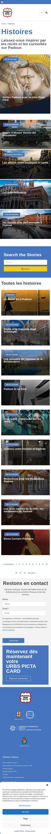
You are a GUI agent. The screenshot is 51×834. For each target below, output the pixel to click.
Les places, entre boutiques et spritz (25, 162)
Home (3, 24)
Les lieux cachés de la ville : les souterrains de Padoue (24, 510)
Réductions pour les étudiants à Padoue (24, 480)
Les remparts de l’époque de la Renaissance (23, 360)
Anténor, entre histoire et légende (25, 448)
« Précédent (8, 564)
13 (25, 573)
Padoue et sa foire (15, 389)
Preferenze (26, 825)
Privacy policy (30, 831)
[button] (47, 785)
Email (5, 608)
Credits (5, 774)
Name (5, 599)
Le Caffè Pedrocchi (14, 192)
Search (26, 269)
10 (47, 564)
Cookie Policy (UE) (9, 771)
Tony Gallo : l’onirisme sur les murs (22, 420)
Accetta (25, 812)
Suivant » (32, 573)
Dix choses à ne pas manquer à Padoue (22, 223)
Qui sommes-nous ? (10, 763)
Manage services (25, 805)
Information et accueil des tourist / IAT (17, 766)
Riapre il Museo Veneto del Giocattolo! (19, 134)
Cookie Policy (19, 831)
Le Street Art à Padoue (18, 299)
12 (20, 573)
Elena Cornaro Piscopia (18, 538)
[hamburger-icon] (41, 12)
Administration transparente (13, 777)
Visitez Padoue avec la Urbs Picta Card (23, 98)
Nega (25, 818)
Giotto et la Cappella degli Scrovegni (20, 330)
